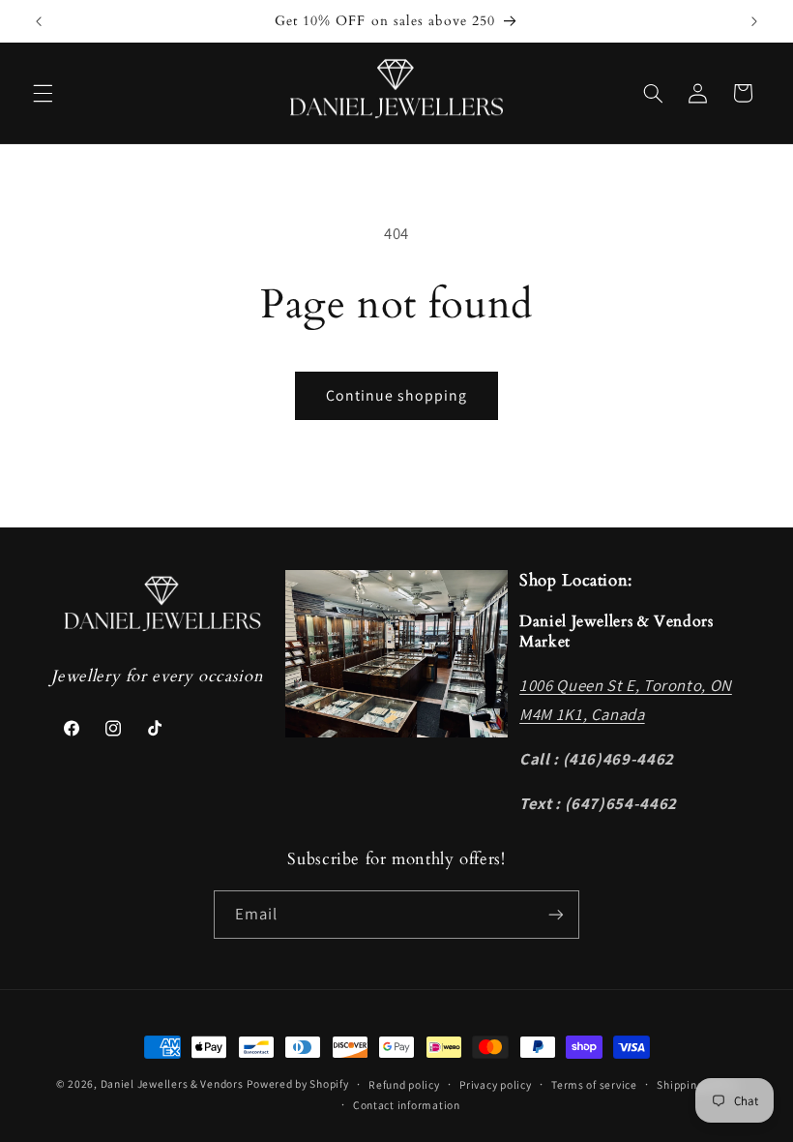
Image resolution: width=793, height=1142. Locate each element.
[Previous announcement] (38, 21)
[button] (42, 93)
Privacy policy (495, 1084)
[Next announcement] (754, 21)
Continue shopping (397, 395)
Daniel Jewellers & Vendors (172, 1083)
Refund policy (404, 1084)
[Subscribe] (556, 914)
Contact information (406, 1104)
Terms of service (594, 1084)
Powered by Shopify (297, 1083)
